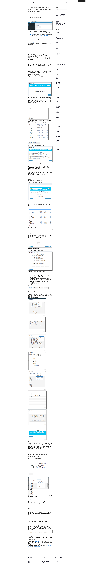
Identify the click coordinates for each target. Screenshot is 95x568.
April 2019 (57, 122)
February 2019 (58, 125)
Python (57, 59)
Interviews (57, 47)
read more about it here (44, 35)
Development (57, 41)
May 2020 (57, 111)
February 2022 (58, 93)
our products (30, 557)
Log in (56, 148)
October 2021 (58, 96)
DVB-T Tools (32, 34)
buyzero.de (41, 42)
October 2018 (58, 130)
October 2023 (58, 83)
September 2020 (58, 106)
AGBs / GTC (43, 557)
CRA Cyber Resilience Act (59, 38)
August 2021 (57, 97)
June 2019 (57, 120)
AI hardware (57, 32)
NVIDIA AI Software (58, 53)
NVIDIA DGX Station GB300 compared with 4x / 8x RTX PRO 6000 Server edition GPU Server (60, 14)
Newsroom (56, 561)
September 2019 (58, 116)
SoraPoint (29, 561)
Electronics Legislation (59, 43)
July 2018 (57, 132)
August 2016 (57, 137)
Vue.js (56, 70)
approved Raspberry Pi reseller (35, 42)
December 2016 (58, 136)
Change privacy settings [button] (45, 561)
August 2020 (57, 107)
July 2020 (57, 108)
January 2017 (58, 135)
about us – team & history (58, 557)
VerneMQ (57, 69)
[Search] (66, 3)
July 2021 (57, 98)
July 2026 (57, 77)
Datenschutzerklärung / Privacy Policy (47, 558)
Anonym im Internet (58, 34)
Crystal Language (58, 39)
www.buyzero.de (37, 546)
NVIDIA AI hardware (58, 52)
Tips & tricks (57, 68)
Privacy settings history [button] (45, 562)
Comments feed (58, 150)
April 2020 (57, 112)
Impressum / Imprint (58, 558)
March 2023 (57, 87)
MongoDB (57, 49)
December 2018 (58, 127)
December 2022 (58, 88)
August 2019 (57, 117)
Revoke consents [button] (44, 563)
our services (30, 558)
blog (29, 562)
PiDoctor (31, 32)
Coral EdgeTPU (58, 37)
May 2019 (57, 121)
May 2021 (57, 101)
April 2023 (57, 86)
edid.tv (29, 449)
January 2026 (58, 81)
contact (29, 563)
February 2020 (58, 115)
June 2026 (57, 78)
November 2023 (58, 82)
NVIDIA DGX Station (59, 54)
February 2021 (58, 102)
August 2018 (57, 131)
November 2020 (58, 103)
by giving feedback (37, 541)
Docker (57, 42)
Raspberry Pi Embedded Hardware (61, 64)
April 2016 (57, 142)
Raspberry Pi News (58, 65)
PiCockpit (57, 57)
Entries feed (57, 149)
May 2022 (57, 92)
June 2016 (57, 140)
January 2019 (58, 126)
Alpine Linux (57, 33)
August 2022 (57, 91)
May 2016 (57, 141)
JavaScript (57, 48)
